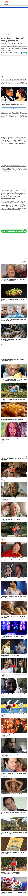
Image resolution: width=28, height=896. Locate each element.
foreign (8, 34)
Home (2, 34)
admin (3, 52)
